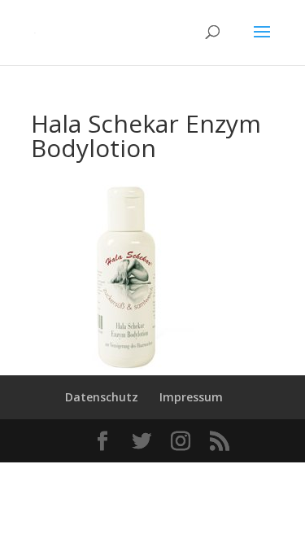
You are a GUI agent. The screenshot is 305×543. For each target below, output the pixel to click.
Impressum (191, 397)
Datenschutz (101, 397)
